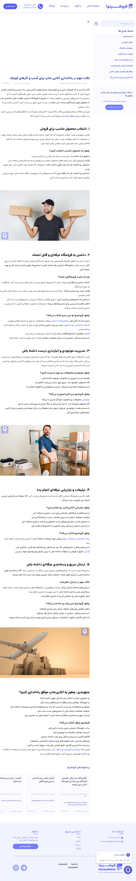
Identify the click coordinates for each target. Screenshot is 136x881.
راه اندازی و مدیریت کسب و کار (121, 77)
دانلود (78, 6)
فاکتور (87, 333)
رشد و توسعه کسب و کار (124, 60)
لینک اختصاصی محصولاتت (78, 539)
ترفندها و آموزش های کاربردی (122, 65)
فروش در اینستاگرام (125, 54)
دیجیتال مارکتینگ (126, 48)
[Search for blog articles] (96, 23)
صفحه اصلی (93, 6)
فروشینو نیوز (128, 36)
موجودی (86, 399)
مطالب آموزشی (127, 42)
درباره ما (64, 6)
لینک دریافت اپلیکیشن (114, 107)
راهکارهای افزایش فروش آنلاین (121, 71)
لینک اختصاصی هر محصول (76, 325)
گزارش (86, 551)
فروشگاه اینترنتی (58, 321)
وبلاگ (51, 6)
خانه (79, 837)
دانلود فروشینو (10, 6)
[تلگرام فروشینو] (24, 868)
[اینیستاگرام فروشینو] (16, 868)
